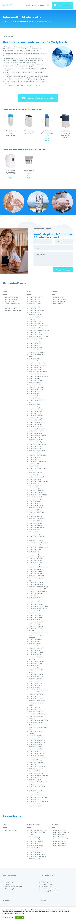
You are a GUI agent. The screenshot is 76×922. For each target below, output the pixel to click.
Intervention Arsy (34, 319)
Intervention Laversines (36, 562)
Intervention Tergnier (11, 308)
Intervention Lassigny (35, 560)
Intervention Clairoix (35, 437)
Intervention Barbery (35, 343)
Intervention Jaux (34, 532)
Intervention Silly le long (36, 753)
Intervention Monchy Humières (38, 606)
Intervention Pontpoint (36, 676)
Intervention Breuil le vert (37, 389)
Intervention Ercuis (34, 475)
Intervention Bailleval (35, 339)
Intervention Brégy (34, 378)
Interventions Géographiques (13, 886)
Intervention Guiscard (35, 521)
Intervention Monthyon (36, 845)
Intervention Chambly (35, 418)
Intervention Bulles (35, 391)
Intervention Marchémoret (37, 841)
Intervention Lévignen (35, 571)
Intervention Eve (34, 483)
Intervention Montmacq (36, 617)
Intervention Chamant (35, 415)
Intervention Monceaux (36, 604)
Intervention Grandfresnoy (37, 518)
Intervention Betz (34, 358)
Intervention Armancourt (36, 317)
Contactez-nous (46, 886)
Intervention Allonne (35, 303)
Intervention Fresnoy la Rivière (38, 494)
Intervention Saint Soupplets (38, 856)
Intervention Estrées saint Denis (39, 481)
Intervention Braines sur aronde (38, 376)
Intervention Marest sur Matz (38, 589)
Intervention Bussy (34, 396)
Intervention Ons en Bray (36, 648)
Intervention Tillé (34, 764)
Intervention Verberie (35, 784)
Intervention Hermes (35, 525)
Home (5, 21)
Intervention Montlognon (36, 615)
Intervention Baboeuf (35, 334)
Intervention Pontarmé (36, 674)
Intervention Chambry (11, 297)
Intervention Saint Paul (36, 738)
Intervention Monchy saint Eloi (38, 608)
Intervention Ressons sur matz (38, 690)
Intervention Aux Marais (36, 328)
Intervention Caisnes (35, 398)
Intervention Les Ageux (36, 569)
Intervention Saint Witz (60, 843)
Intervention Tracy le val (36, 768)
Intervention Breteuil (35, 385)
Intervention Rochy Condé (37, 700)
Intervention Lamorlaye (36, 558)
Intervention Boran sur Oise (37, 365)
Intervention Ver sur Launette (38, 782)
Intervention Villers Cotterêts (13, 310)
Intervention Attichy (35, 321)
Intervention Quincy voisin (37, 850)
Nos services (8, 884)
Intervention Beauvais (35, 350)
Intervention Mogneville (36, 600)
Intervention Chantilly (35, 420)
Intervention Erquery (35, 479)
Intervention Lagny (34, 551)
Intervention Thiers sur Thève (38, 758)
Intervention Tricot (34, 771)
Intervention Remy (34, 687)
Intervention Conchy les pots (38, 444)
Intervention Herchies (35, 523)
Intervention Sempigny (36, 749)
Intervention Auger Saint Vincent (39, 323)
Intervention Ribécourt (36, 694)
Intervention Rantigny (35, 683)
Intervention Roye (58, 303)
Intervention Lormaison (36, 582)
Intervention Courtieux (36, 448)
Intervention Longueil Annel (37, 575)
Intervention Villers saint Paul (38, 797)
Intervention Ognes (35, 643)
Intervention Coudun (35, 446)
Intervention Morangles (36, 619)
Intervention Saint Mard (36, 852)
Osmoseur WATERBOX (10, 172)
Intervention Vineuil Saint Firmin (38, 801)
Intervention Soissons (11, 306)
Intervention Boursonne (36, 374)
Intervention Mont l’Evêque (37, 611)
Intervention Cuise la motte (37, 461)
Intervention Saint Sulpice (37, 742)
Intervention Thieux (35, 858)
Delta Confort (9, 882)
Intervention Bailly (34, 341)
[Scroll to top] (73, 919)
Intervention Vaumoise (36, 777)
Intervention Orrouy (35, 650)
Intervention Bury (34, 393)
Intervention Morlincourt (36, 622)
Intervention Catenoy (35, 411)
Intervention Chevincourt (36, 426)
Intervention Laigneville (36, 556)
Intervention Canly (34, 407)
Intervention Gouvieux (35, 516)
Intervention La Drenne (36, 540)
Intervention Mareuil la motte (38, 591)
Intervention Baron (34, 345)
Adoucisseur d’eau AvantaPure (11, 133)
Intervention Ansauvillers (36, 310)
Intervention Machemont (36, 584)
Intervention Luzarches (60, 837)
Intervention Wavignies (36, 806)
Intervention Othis (34, 848)
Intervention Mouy (34, 624)
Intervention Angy (34, 308)
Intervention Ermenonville (37, 477)
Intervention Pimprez (35, 663)
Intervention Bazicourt (35, 347)
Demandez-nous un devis (49, 889)
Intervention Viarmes (59, 845)
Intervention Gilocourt (35, 503)
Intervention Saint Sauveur (37, 740)
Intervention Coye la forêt (37, 450)
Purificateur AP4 (29, 172)
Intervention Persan (59, 841)
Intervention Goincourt (36, 510)
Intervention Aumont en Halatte (38, 325)
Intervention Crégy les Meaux (38, 830)
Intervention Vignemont (36, 795)
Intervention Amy (34, 306)
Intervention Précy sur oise (37, 681)
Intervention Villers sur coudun (38, 799)
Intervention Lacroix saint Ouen (38, 547)
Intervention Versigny (35, 790)
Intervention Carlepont (36, 409)
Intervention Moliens (35, 602)
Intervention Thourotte (36, 762)
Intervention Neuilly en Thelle (38, 633)
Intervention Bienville (35, 361)
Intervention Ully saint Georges (38, 775)
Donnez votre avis (46, 884)
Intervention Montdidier (60, 299)
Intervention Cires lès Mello (37, 435)
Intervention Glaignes (35, 507)
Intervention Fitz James (36, 490)
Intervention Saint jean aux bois (38, 714)
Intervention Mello (34, 597)
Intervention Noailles (35, 639)
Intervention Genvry (35, 501)
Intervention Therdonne (36, 755)
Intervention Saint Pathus (37, 854)
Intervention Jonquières (36, 534)
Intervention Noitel (34, 641)
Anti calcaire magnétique (12, 85)
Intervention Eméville (35, 472)
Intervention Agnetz (35, 301)
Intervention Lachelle (35, 545)
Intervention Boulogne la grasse (38, 371)
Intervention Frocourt (35, 497)
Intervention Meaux (35, 843)
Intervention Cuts (34, 464)
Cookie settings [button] (8, 917)
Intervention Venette (35, 779)
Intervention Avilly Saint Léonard (39, 330)
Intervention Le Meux (35, 565)
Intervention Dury (10, 301)
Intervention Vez (34, 793)
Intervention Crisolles (35, 457)
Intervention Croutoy (35, 459)
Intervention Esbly (34, 837)
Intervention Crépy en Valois (37, 455)
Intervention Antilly (35, 312)
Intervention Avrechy (35, 332)
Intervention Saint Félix (36, 711)
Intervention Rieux (34, 696)
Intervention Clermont (36, 439)
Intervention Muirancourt (36, 626)
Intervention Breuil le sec (36, 387)
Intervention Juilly (34, 839)
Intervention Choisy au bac (37, 431)
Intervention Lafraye (35, 549)
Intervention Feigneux (35, 488)
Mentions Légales (10, 889)
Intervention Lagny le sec (36, 554)
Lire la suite (47, 139)
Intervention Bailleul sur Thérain (38, 336)
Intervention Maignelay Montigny (39, 586)
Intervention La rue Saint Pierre (38, 543)
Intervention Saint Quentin (13, 303)
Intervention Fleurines (35, 492)
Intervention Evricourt (35, 486)
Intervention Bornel (35, 369)
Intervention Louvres (59, 834)
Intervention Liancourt (35, 573)
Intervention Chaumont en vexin (39, 422)
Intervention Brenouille (36, 380)
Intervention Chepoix (35, 424)
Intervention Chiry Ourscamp (37, 429)
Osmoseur (8, 81)
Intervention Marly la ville (61, 839)
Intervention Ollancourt (36, 646)
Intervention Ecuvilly (35, 466)
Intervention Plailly (34, 665)
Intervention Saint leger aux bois (39, 720)
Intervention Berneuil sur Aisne (38, 352)
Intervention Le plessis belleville (39, 567)
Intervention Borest (35, 367)
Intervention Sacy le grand (37, 709)
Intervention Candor (35, 404)
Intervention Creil (34, 453)
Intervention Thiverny (35, 760)
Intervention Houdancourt (37, 527)
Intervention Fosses (59, 830)
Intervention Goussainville (61, 832)
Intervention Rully (34, 707)
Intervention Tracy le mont (37, 766)
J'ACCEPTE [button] (19, 917)
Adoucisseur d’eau (10, 69)
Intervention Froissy (35, 499)
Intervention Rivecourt (36, 698)
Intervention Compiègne (36, 442)
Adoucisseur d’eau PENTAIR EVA (47, 133)
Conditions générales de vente (50, 891)
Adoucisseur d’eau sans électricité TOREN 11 (65, 134)
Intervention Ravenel (35, 685)
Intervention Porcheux (35, 678)
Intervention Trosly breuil (36, 773)
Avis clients (44, 882)
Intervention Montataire (36, 613)
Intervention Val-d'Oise (23, 21)
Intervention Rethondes (36, 692)
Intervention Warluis (35, 804)
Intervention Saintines (35, 744)
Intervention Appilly (35, 314)
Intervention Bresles (35, 382)
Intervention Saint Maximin (37, 736)
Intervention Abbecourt (36, 297)
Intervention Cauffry (35, 413)
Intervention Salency (35, 746)
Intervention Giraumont (36, 505)
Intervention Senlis (34, 751)
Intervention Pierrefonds (36, 661)
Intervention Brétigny (11, 830)
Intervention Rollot (59, 301)
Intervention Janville (35, 529)
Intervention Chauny (11, 299)
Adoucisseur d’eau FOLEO (29, 132)
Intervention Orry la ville (36, 652)
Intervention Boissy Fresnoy (37, 363)
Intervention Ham (58, 297)
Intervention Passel (35, 654)
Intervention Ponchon (35, 668)
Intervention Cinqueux (35, 433)
